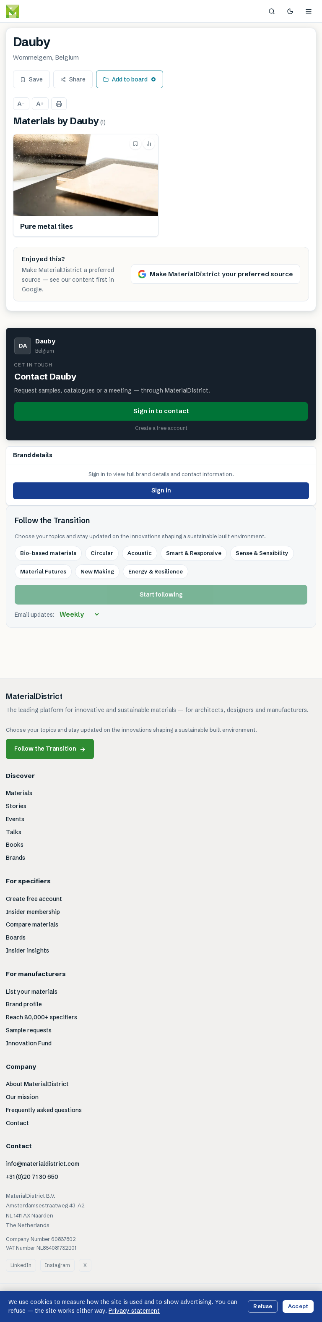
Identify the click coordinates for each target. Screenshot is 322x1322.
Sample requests (29, 1030)
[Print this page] (59, 103)
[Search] (271, 11)
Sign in (161, 490)
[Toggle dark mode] (290, 11)
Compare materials (32, 924)
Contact (17, 1123)
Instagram (57, 1265)
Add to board (130, 79)
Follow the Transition (50, 749)
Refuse (262, 1306)
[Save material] (135, 143)
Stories (16, 806)
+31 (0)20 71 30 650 (32, 1177)
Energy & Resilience (155, 571)
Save (36, 79)
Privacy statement (134, 1310)
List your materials (31, 991)
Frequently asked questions (44, 1110)
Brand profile (24, 1004)
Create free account (34, 899)
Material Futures (43, 571)
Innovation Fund (29, 1043)
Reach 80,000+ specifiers (41, 1017)
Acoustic (139, 553)
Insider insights (27, 950)
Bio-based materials (48, 553)
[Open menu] (308, 11)
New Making (97, 571)
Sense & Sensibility (262, 553)
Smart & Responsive (193, 553)
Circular (102, 553)
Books (14, 844)
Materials (19, 793)
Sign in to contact (161, 411)
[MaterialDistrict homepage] (31, 11)
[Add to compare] (149, 143)
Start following (161, 594)
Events (15, 819)
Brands (15, 857)
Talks (13, 832)
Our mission (22, 1097)
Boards (16, 937)
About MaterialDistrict (37, 1084)
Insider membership (33, 912)
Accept (298, 1306)
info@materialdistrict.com (42, 1164)
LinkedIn (20, 1265)
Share (77, 79)
